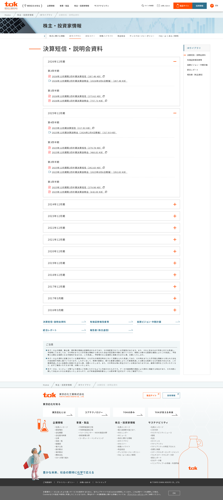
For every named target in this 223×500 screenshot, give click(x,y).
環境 (153, 435)
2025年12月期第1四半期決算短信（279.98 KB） (77, 187)
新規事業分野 (84, 435)
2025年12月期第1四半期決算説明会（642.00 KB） (78, 191)
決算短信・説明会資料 (54, 321)
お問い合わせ (85, 482)
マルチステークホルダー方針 (162, 455)
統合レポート (50, 330)
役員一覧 (59, 441)
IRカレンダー (123, 432)
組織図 (58, 444)
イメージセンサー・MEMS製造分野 (93, 432)
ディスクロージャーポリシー (142, 36)
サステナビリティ (101, 5)
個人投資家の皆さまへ (126, 430)
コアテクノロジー (94, 412)
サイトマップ (100, 482)
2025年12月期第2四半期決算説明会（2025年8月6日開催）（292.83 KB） (89, 172)
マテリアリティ (157, 444)
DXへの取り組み (62, 457)
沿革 (57, 438)
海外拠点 (59, 452)
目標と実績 (155, 449)
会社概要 (59, 432)
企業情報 (50, 5)
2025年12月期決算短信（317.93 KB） (72, 128)
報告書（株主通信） (99, 330)
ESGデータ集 (156, 460)
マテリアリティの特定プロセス (163, 446)
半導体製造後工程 (86, 430)
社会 (153, 438)
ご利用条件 (47, 482)
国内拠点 (59, 449)
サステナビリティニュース (161, 432)
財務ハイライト (106, 36)
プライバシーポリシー (66, 482)
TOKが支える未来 (164, 412)
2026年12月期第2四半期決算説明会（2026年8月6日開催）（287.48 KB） (89, 80)
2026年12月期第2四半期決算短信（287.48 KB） (77, 76)
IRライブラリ (75, 36)
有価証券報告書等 (99, 321)
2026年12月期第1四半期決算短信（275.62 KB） (77, 96)
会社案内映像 (61, 435)
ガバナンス (155, 441)
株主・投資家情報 (81, 5)
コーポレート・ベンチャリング (91, 438)
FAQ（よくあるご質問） (169, 36)
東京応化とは (59, 412)
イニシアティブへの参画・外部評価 (165, 463)
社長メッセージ (62, 427)
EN (216, 6)
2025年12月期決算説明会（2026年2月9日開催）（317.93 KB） (84, 132)
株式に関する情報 (57, 36)
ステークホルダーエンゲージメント (165, 452)
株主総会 (121, 36)
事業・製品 (64, 5)
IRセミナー (90, 36)
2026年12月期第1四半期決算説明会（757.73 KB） (78, 100)
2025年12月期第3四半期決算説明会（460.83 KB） (78, 152)
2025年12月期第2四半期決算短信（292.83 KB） (77, 167)
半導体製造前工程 (86, 427)
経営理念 (59, 430)
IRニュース (122, 435)
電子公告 (59, 446)
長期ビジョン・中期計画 (149, 321)
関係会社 (59, 455)
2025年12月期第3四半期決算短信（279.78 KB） (77, 147)
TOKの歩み (129, 412)
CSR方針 (154, 430)
